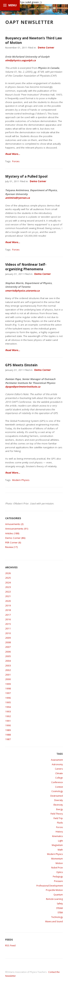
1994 (8, 707)
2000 (8, 679)
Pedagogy (58, 876)
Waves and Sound (54, 921)
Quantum (58, 894)
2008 (8, 642)
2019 (8, 605)
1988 (8, 734)
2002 (8, 670)
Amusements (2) (14, 524)
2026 (8, 573)
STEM (60, 912)
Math (60, 849)
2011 (8, 628)
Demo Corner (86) (15, 538)
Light (60, 840)
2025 (8, 577)
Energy (59, 809)
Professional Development (49, 885)
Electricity (58, 804)
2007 (8, 646)
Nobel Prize (57, 867)
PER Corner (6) (13, 542)
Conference (57, 782)
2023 (8, 587)
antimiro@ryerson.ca (17, 197)
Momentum (57, 858)
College (59, 777)
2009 (8, 637)
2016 (8, 619)
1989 (8, 730)
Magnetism (57, 845)
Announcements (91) (16, 528)
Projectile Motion (54, 890)
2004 (8, 660)
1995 (8, 702)
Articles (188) (12, 533)
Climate (59, 773)
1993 (8, 711)
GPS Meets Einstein (21, 365)
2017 (8, 614)
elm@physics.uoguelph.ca (20, 60)
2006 (8, 651)
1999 (8, 684)
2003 (8, 665)
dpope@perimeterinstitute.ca (22, 386)
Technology (57, 917)
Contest (59, 786)
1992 (8, 716)
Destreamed (56, 795)
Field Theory (57, 813)
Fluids (60, 822)
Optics (59, 872)
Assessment (57, 759)
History (59, 831)
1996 (8, 697)
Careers (59, 768)
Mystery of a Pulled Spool (26, 176)
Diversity (58, 800)
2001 (8, 674)
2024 (8, 582)
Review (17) (11, 547)
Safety (60, 903)
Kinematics (57, 836)
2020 (8, 601)
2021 (8, 596)
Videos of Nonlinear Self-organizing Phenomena (25, 266)
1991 (8, 720)
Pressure (58, 881)
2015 (8, 623)
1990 (8, 725)
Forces (16, 161)
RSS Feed (10, 945)
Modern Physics (20, 480)
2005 (8, 656)
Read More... (12, 153)
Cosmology (57, 791)
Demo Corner (46, 47)
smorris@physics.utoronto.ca (22, 290)
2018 (8, 610)
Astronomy (57, 764)
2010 (8, 633)
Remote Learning (54, 899)
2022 (8, 591)
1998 (8, 688)
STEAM (59, 908)
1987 (8, 739)
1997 (8, 693)
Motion (59, 863)
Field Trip (58, 818)
